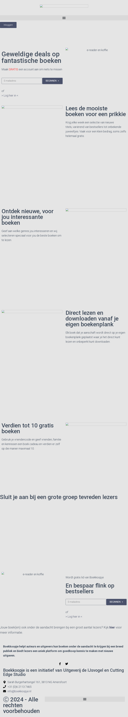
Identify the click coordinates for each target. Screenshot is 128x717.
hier (112, 627)
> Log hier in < (10, 95)
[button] (64, 17)
